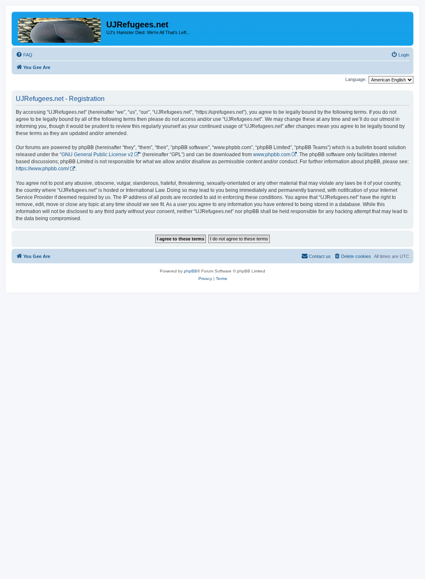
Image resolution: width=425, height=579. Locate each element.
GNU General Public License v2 (97, 154)
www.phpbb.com (272, 154)
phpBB (190, 271)
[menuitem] (24, 55)
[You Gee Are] (60, 29)
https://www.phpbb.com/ (42, 169)
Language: (355, 79)
